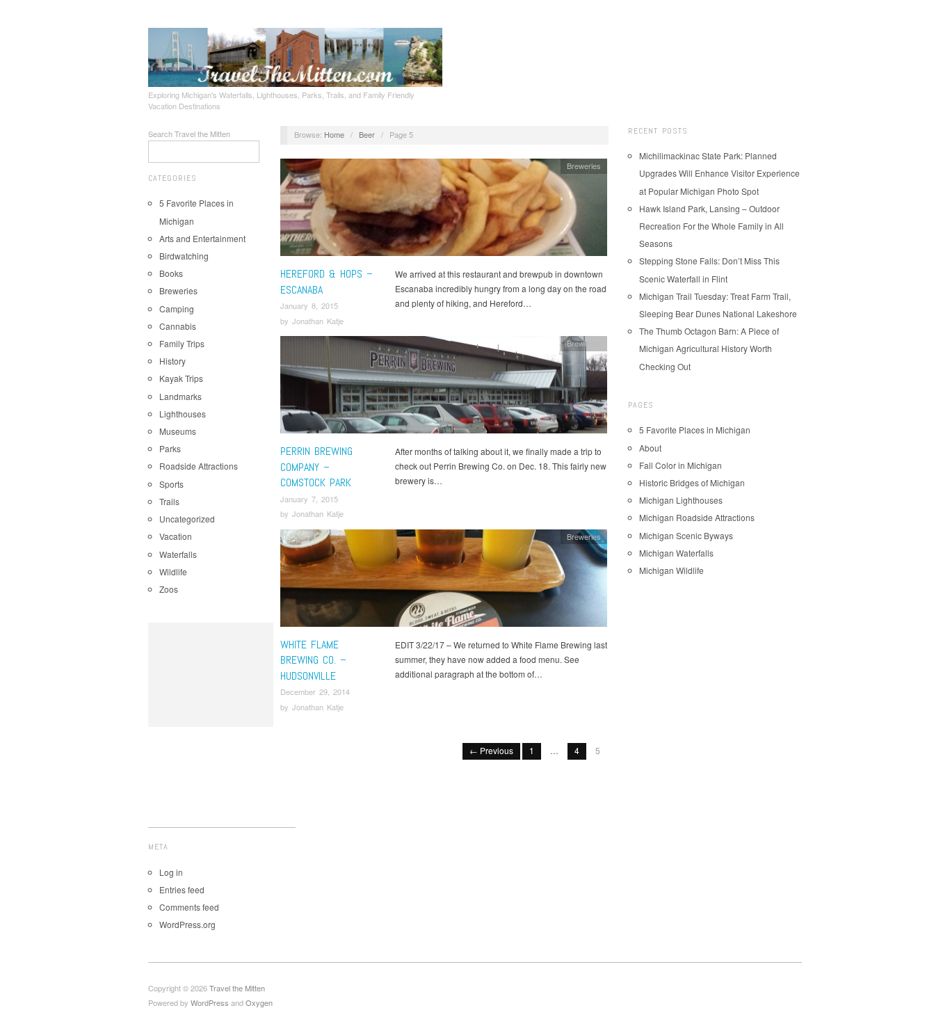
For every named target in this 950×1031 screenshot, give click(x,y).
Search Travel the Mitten (189, 133)
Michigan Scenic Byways (686, 535)
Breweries (178, 290)
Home (334, 134)
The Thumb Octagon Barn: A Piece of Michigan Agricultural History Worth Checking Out (709, 348)
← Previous (491, 750)
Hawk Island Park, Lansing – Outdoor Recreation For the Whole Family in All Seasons (711, 225)
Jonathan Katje (318, 320)
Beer (367, 134)
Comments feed (189, 907)
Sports (171, 484)
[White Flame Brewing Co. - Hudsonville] (443, 581)
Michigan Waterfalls (676, 553)
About (650, 448)
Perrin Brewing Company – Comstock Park (316, 467)
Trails (169, 501)
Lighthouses (182, 413)
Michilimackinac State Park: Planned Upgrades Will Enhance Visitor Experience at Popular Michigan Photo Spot (719, 173)
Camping (176, 308)
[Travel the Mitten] (295, 55)
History (172, 361)
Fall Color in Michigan (680, 465)
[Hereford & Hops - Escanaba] (443, 211)
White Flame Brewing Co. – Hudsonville (313, 660)
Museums (177, 431)
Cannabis (177, 326)
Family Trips (181, 343)
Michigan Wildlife (671, 570)
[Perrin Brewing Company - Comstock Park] (443, 388)
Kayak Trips (181, 378)
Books (171, 273)
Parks (170, 448)
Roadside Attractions (198, 466)
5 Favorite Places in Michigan (694, 429)
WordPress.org (187, 924)
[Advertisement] (210, 675)
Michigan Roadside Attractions (697, 517)
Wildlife (173, 571)
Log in (171, 872)
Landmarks (180, 396)
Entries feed (181, 889)
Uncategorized (187, 519)
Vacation (175, 536)
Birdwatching (184, 256)
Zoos (168, 589)
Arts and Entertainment (202, 238)
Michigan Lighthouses (681, 500)
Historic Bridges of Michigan (692, 482)
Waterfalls (178, 554)
